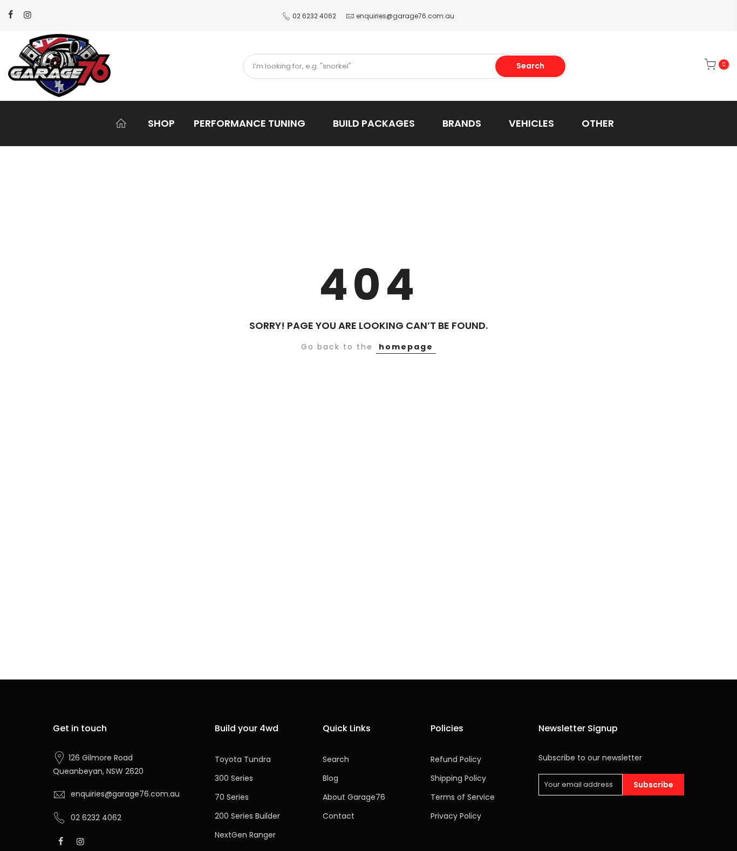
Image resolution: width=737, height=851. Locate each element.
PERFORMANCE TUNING (249, 123)
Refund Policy (456, 759)
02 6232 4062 (314, 15)
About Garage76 (354, 797)
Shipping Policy (458, 778)
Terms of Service (463, 797)
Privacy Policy (456, 816)
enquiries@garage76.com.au (405, 15)
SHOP (161, 123)
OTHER (598, 123)
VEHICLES (531, 123)
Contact (338, 816)
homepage (406, 346)
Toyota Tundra (243, 759)
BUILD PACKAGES (374, 123)
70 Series (232, 797)
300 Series (234, 778)
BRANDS (461, 123)
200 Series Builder (247, 816)
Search (530, 65)
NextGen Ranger (245, 834)
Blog (330, 778)
